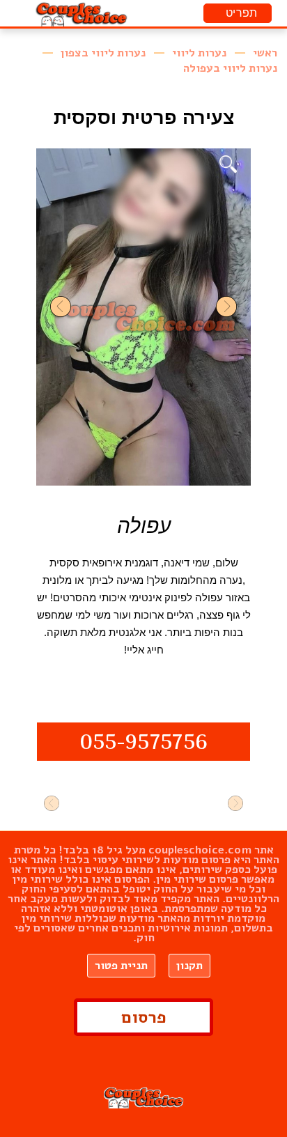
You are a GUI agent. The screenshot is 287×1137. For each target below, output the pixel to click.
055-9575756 (143, 744)
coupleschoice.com (199, 850)
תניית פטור (121, 965)
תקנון (189, 965)
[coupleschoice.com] (82, 13)
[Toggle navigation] (237, 13)
